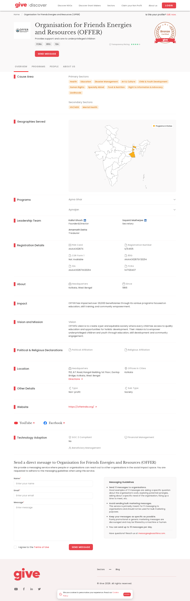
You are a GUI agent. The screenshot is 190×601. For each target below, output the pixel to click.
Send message (81, 547)
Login (169, 5)
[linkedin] (31, 589)
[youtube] (16, 589)
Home (17, 14)
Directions (75, 379)
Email (17, 490)
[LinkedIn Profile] (85, 220)
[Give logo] (53, 574)
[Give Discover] (30, 5)
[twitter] (39, 589)
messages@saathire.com (151, 533)
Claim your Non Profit (131, 5)
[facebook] (24, 589)
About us (153, 5)
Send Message (47, 53)
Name (17, 478)
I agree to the (33, 547)
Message (19, 502)
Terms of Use (41, 547)
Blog (118, 569)
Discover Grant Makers (90, 5)
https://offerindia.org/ (82, 406)
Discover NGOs (65, 5)
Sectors (111, 5)
